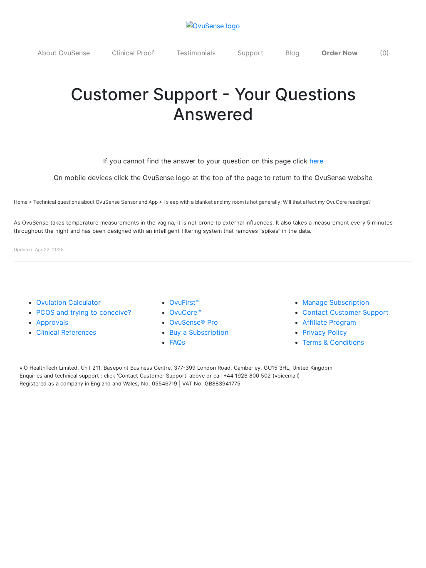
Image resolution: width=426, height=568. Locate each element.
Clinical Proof (133, 53)
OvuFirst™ (184, 302)
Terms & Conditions (333, 342)
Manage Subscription (335, 302)
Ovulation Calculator (68, 302)
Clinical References (66, 332)
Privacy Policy (324, 332)
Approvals (52, 322)
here (316, 161)
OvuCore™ (185, 312)
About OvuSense (63, 53)
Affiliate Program (329, 322)
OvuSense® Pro (193, 322)
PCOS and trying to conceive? (83, 312)
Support (250, 53)
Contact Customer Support (345, 312)
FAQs (177, 342)
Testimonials (195, 53)
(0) (384, 53)
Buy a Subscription (198, 332)
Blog (292, 53)
